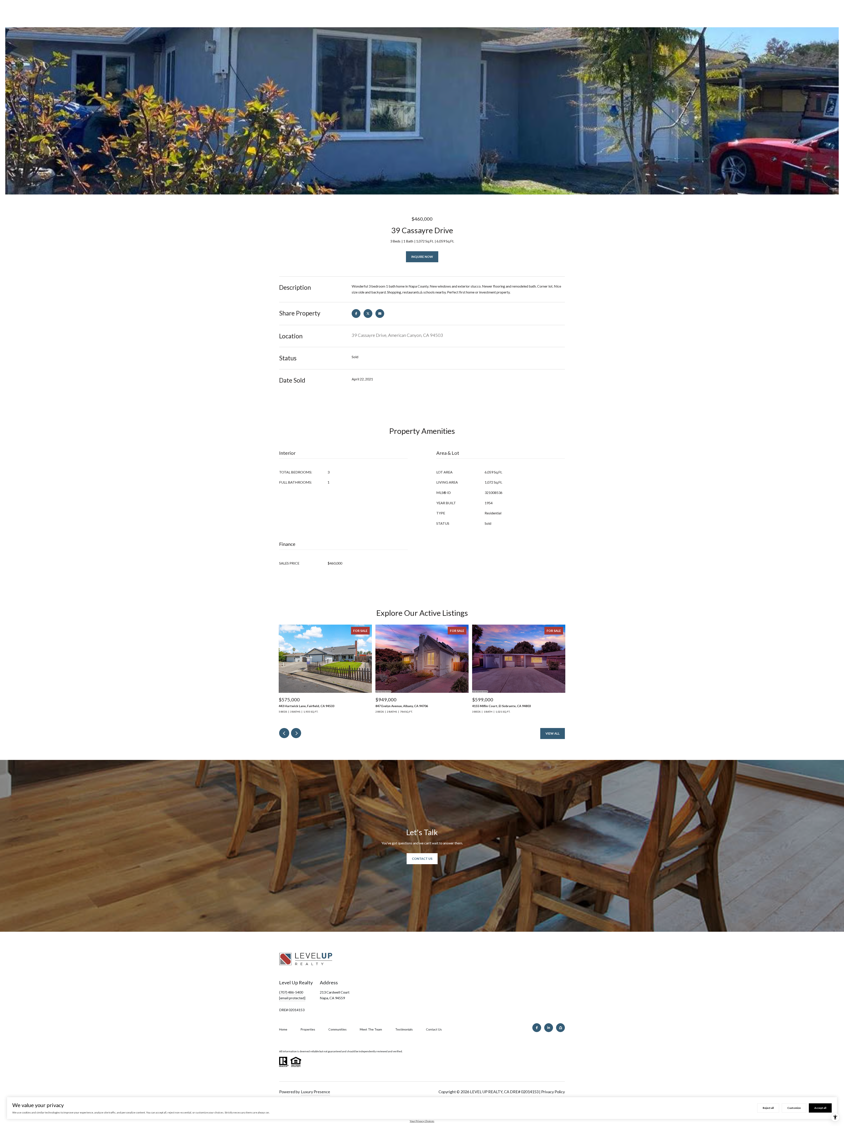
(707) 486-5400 (291, 992)
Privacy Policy (553, 1091)
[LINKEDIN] (548, 1027)
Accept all (820, 1107)
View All (553, 733)
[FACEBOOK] (536, 1027)
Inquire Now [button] (422, 257)
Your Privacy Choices (422, 1121)
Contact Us (422, 858)
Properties (307, 1029)
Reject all (768, 1107)
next (296, 733)
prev (284, 733)
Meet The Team (371, 1029)
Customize (794, 1107)
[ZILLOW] (560, 1027)
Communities (337, 1029)
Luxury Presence (315, 1091)
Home (283, 1029)
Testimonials (404, 1029)
